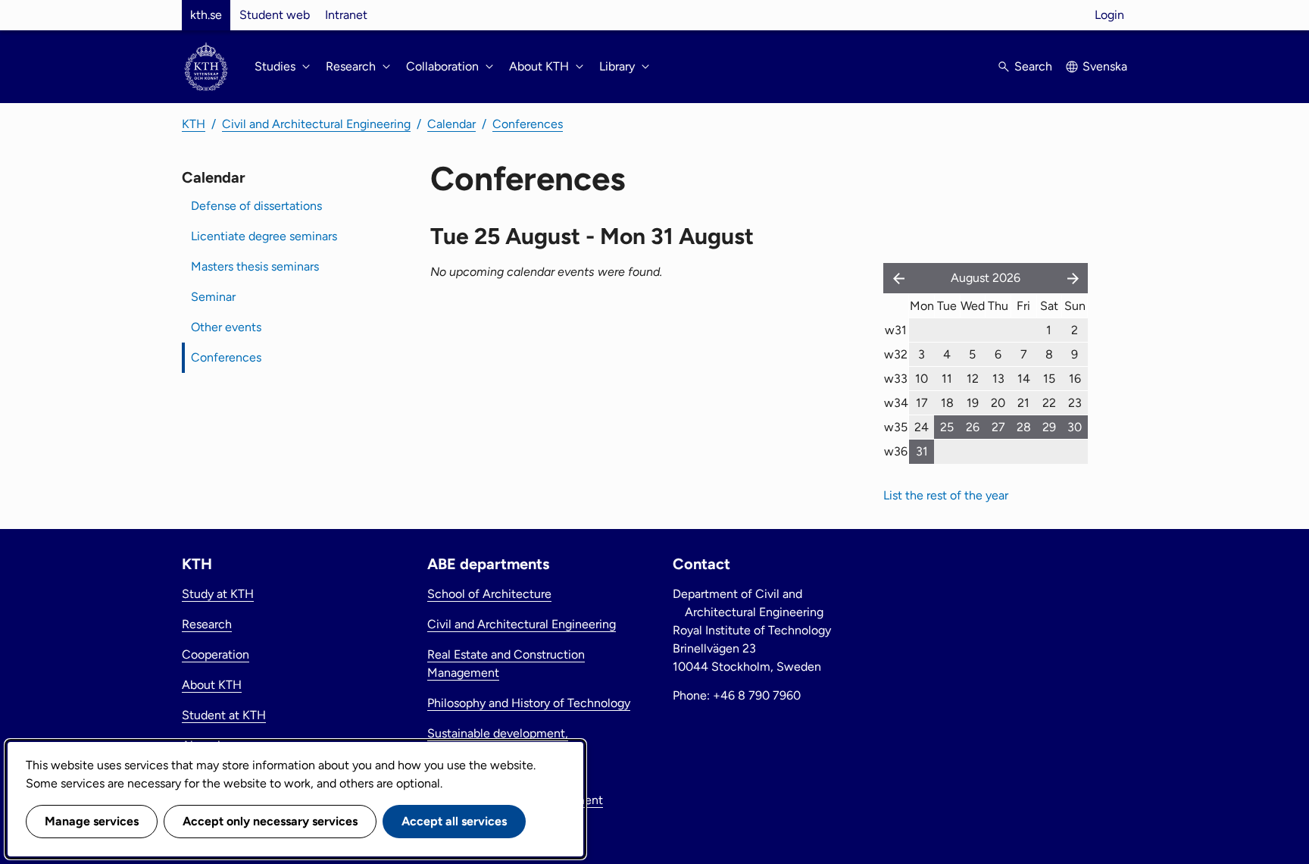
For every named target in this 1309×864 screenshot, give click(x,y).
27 (998, 427)
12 (973, 378)
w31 (896, 330)
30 (1074, 427)
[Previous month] (895, 278)
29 (1049, 427)
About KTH (212, 685)
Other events (226, 327)
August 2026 (985, 278)
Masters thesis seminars (255, 266)
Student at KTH (224, 715)
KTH (193, 124)
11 (947, 378)
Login (1109, 15)
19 (973, 403)
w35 (896, 427)
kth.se (206, 15)
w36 (896, 451)
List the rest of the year (945, 495)
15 (1049, 378)
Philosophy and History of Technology (528, 703)
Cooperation (215, 654)
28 (1024, 427)
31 (922, 451)
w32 (896, 354)
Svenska (1105, 66)
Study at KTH (218, 594)
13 (998, 378)
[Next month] (1074, 278)
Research (207, 624)
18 (947, 403)
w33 (896, 378)
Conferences (527, 124)
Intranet (346, 15)
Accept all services (454, 821)
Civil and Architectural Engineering (316, 124)
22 (1049, 403)
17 (922, 403)
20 (998, 403)
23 (1075, 403)
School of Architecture (489, 594)
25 (947, 427)
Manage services (92, 821)
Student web (274, 15)
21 (1023, 403)
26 (972, 427)
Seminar (213, 297)
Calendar (451, 124)
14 (1023, 378)
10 (921, 378)
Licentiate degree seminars (264, 236)
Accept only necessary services (270, 821)
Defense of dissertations (256, 206)
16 (1075, 378)
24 (921, 427)
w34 (896, 403)
